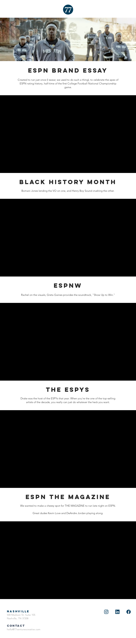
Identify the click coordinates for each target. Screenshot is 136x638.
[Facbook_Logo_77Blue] (128, 612)
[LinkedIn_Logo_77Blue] (117, 612)
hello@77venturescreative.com (23, 629)
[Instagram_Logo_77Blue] (106, 612)
